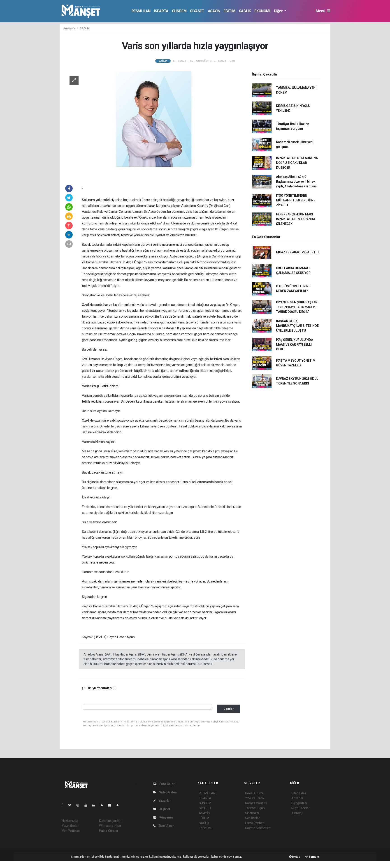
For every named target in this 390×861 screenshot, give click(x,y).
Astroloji (297, 813)
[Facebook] (64, 805)
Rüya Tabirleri (300, 808)
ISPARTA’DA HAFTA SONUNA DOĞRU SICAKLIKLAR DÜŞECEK (297, 162)
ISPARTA (161, 11)
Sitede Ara (298, 793)
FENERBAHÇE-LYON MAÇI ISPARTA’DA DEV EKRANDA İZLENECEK (295, 219)
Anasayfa (69, 28)
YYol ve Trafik (254, 798)
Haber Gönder (108, 831)
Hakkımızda (70, 821)
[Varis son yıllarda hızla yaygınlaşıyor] (153, 123)
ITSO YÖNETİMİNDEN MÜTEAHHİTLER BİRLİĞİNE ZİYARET (295, 200)
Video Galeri (167, 792)
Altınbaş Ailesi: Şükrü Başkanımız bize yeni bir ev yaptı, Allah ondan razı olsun (296, 181)
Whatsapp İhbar (110, 826)
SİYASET (197, 11)
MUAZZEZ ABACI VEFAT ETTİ (297, 252)
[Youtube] (87, 805)
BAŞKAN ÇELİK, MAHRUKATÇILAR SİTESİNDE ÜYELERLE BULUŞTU (297, 325)
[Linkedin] (95, 805)
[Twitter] (71, 805)
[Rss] (103, 805)
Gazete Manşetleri (258, 828)
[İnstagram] (80, 805)
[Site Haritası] (111, 805)
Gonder (228, 708)
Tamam (313, 856)
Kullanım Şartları (110, 821)
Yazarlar (164, 800)
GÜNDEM (179, 11)
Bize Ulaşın (166, 826)
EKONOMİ (262, 11)
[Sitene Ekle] (119, 805)
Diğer (279, 11)
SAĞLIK (245, 11)
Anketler (297, 798)
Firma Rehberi (255, 823)
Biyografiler (299, 803)
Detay (296, 856)
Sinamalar (252, 813)
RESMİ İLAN (141, 11)
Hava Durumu (254, 793)
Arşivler (164, 809)
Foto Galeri (167, 784)
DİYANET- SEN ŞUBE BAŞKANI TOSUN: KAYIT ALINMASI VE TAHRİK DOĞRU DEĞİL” (297, 307)
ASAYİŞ (214, 11)
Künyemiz (166, 817)
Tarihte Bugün (255, 808)
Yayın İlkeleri (70, 826)
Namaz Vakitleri (256, 803)
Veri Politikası (71, 831)
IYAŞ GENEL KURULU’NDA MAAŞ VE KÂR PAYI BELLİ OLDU (294, 344)
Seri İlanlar (252, 818)
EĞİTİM (229, 11)
